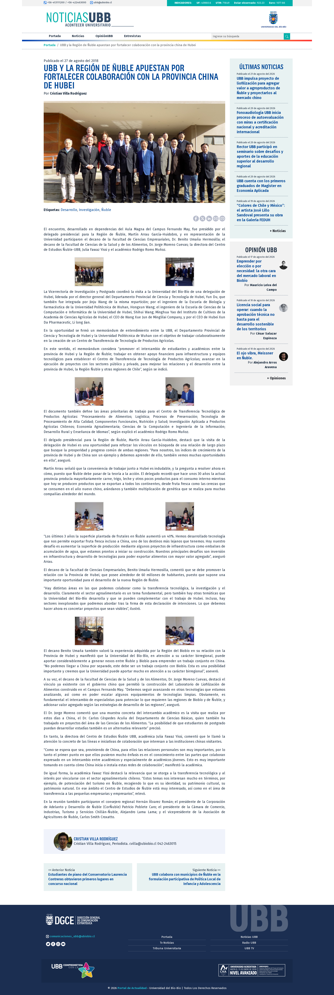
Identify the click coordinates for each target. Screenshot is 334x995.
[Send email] (216, 218)
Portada (55, 36)
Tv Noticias (167, 942)
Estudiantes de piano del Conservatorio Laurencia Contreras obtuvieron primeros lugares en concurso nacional (87, 879)
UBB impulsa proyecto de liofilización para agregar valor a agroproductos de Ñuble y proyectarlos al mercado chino (258, 88)
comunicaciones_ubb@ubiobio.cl (72, 936)
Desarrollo (69, 210)
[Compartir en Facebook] (196, 218)
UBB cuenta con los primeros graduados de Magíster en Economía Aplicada (261, 186)
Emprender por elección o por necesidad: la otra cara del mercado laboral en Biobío (256, 271)
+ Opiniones (276, 378)
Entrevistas (132, 36)
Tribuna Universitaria (167, 948)
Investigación (89, 210)
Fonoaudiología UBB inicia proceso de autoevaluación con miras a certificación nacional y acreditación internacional (260, 122)
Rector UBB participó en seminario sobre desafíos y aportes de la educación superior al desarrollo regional (260, 156)
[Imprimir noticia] (222, 218)
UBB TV (249, 948)
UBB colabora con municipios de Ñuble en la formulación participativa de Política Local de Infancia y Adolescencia (185, 879)
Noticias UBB (249, 937)
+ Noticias (278, 231)
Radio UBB (249, 942)
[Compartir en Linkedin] (209, 218)
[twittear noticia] (203, 218)
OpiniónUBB (104, 36)
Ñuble (106, 210)
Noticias (78, 36)
